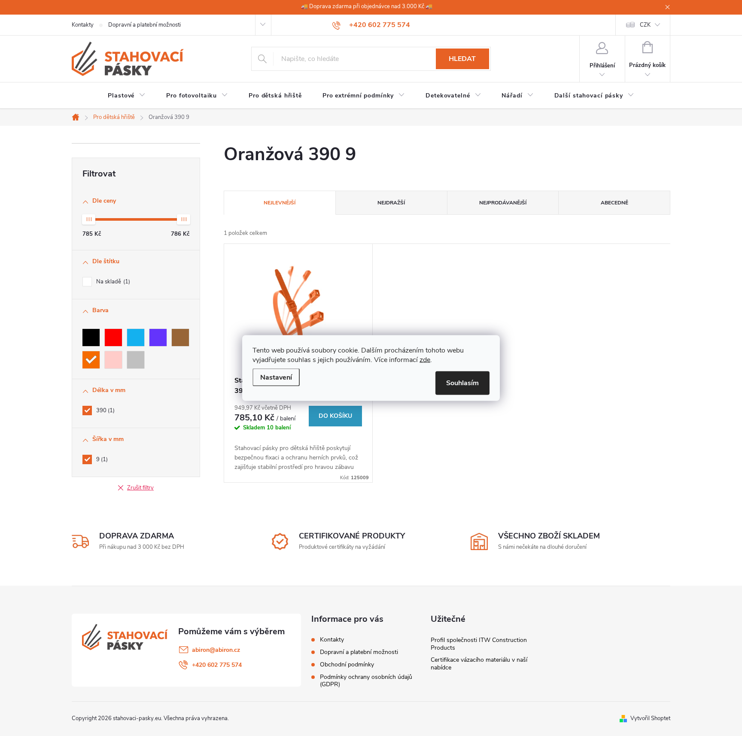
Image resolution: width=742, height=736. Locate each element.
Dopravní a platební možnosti (144, 25)
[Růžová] (113, 359)
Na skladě (112, 282)
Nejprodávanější (502, 202)
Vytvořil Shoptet (650, 718)
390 (104, 410)
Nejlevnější (279, 202)
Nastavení (276, 377)
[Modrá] (135, 337)
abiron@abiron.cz (216, 650)
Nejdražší (391, 202)
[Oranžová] (91, 359)
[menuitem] (126, 95)
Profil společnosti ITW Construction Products (479, 644)
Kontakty (83, 25)
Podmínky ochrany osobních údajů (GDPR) (366, 680)
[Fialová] (158, 337)
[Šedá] (135, 359)
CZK (645, 25)
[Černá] (91, 337)
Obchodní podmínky (347, 664)
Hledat (462, 59)
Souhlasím (462, 383)
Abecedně (614, 202)
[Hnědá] (180, 337)
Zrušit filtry (140, 488)
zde (425, 360)
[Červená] (113, 337)
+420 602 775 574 (217, 665)
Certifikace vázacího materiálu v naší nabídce (479, 664)
